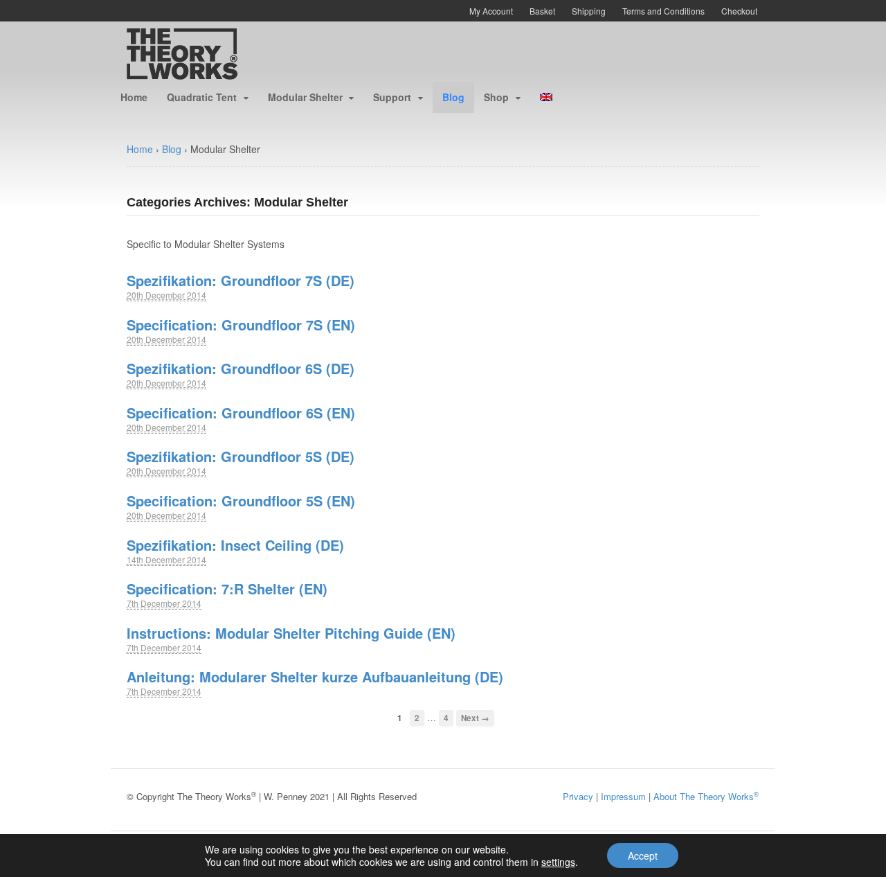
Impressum (623, 796)
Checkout (739, 11)
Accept (643, 855)
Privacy (578, 796)
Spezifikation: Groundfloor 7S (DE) (240, 280)
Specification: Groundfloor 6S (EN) (241, 412)
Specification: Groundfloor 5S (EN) (241, 500)
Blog (453, 97)
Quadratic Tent (202, 97)
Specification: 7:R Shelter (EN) (227, 588)
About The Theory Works (706, 796)
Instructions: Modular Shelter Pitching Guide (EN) (291, 633)
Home (133, 97)
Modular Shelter (305, 97)
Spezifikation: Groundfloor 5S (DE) (240, 456)
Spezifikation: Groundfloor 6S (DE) (240, 368)
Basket (542, 11)
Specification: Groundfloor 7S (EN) (241, 325)
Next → (475, 718)
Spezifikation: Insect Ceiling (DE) (235, 545)
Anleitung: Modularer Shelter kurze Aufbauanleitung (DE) (315, 676)
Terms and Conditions (663, 11)
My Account (491, 11)
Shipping (589, 11)
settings (558, 862)
